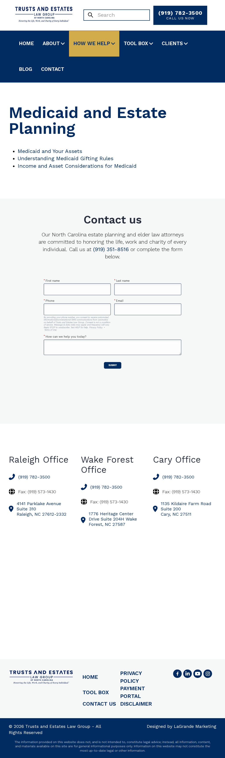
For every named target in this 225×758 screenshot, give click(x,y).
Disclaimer (136, 704)
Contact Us (99, 704)
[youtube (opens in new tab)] (197, 674)
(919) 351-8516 (111, 249)
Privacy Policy (131, 677)
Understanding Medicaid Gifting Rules (65, 158)
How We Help (91, 43)
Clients (172, 43)
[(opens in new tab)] (207, 674)
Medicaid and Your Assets (50, 151)
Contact (52, 69)
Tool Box (136, 43)
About (51, 43)
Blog (25, 69)
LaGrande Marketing (195, 726)
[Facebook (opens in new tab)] (177, 674)
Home (26, 43)
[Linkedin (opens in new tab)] (187, 674)
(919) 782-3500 (180, 15)
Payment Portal (132, 692)
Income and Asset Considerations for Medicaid (77, 166)
